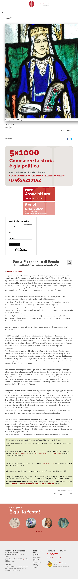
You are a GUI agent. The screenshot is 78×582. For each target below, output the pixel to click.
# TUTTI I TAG (66, 130)
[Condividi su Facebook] (67, 139)
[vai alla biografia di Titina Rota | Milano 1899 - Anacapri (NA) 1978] (63, 523)
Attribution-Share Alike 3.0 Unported (40, 484)
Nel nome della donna (59, 563)
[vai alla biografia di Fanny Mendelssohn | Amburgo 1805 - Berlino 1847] (14, 523)
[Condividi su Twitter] (71, 139)
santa (6, 127)
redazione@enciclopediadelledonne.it (19, 560)
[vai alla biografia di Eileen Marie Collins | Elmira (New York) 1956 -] (31, 523)
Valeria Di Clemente (14, 271)
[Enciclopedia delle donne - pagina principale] (39, 4)
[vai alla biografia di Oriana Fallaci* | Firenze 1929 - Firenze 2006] (47, 523)
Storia (11, 127)
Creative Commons (17, 484)
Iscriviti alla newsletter (53, 558)
